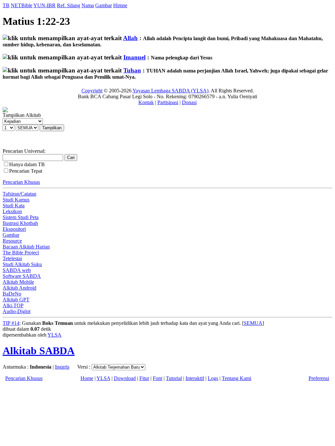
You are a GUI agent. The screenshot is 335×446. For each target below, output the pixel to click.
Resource (12, 241)
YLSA (54, 335)
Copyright (91, 90)
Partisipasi (167, 102)
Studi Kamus (16, 199)
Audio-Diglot (16, 311)
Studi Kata (14, 205)
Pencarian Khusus (21, 182)
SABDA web (17, 270)
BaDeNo (12, 293)
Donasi (189, 102)
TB (6, 5)
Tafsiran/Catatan (19, 194)
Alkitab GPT (16, 299)
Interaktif (194, 378)
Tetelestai (12, 258)
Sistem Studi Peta (21, 217)
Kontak (146, 102)
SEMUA (253, 323)
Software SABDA (22, 276)
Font (157, 378)
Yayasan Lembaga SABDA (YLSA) (170, 90)
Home (86, 378)
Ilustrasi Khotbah (20, 223)
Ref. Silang (68, 5)
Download (125, 378)
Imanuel (134, 57)
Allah (130, 38)
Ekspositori (14, 229)
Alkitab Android (19, 288)
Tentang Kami (236, 378)
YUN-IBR (44, 5)
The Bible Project (21, 252)
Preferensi (319, 378)
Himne (120, 5)
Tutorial (174, 378)
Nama (87, 5)
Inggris (62, 367)
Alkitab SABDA (39, 351)
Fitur (144, 378)
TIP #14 (11, 323)
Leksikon (12, 211)
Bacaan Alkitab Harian (26, 246)
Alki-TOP (13, 305)
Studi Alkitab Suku (22, 264)
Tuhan (132, 70)
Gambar (103, 5)
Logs (213, 378)
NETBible (21, 5)
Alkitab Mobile (18, 282)
